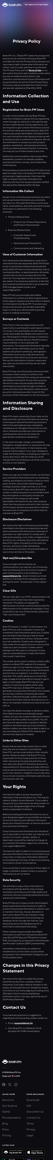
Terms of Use (35, 70)
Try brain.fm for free (36, 5)
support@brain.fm (12, 576)
